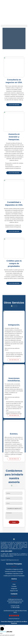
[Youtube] (16, 615)
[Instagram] (14, 615)
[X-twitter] (12, 615)
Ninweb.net (16, 618)
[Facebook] (10, 615)
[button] (14, 26)
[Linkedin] (18, 615)
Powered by (3, 631)
